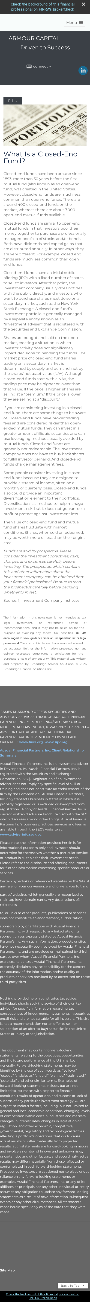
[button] (74, 23)
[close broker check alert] (83, 4)
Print (12, 101)
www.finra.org (31, 742)
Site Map (7, 1270)
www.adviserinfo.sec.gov (21, 834)
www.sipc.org (56, 742)
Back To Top (71, 1285)
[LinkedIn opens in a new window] (83, 73)
